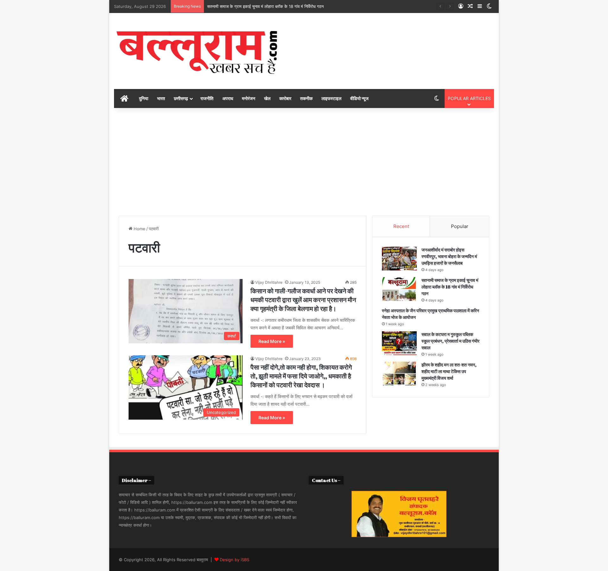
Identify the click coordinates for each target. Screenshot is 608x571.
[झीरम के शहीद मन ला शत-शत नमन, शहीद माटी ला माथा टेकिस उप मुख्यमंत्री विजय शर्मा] (399, 373)
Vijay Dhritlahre (268, 282)
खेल (267, 98)
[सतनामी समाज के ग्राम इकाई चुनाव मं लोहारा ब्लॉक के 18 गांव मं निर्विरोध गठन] (399, 289)
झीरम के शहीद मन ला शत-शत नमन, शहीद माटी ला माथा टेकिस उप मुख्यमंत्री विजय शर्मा (449, 371)
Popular (459, 226)
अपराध (227, 98)
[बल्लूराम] (197, 51)
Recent (401, 226)
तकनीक (306, 98)
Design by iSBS (234, 559)
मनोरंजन (248, 98)
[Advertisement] (304, 161)
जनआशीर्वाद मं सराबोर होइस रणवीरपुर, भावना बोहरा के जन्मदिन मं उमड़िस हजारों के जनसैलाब (449, 256)
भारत (161, 98)
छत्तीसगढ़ (181, 98)
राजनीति (206, 98)
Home (138, 228)
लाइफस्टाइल (331, 98)
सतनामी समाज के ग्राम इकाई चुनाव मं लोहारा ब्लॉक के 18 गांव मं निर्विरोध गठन (265, 6)
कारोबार (285, 98)
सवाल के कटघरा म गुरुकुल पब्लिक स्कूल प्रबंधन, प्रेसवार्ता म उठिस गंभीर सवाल (450, 341)
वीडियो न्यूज (359, 98)
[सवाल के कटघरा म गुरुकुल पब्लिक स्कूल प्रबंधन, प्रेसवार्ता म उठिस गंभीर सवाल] (399, 343)
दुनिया (143, 98)
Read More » (271, 341)
